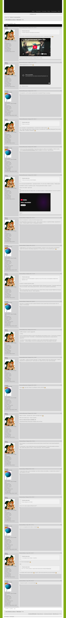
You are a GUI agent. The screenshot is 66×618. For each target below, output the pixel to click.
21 (14, 23)
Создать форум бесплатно (48, 613)
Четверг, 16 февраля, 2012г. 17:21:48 (29, 273)
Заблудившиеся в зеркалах (11, 19)
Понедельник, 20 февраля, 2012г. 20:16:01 (29, 385)
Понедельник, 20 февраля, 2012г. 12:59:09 (29, 357)
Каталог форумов (40, 613)
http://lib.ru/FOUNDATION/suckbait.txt (29, 150)
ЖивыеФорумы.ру (56, 613)
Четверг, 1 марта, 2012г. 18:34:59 (28, 580)
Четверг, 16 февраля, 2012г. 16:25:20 (29, 245)
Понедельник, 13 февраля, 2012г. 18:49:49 (29, 146)
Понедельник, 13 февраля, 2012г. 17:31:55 (29, 90)
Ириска (6, 27)
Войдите (11, 17)
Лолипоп (6, 146)
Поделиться (21, 27)
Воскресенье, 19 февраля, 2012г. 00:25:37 (29, 329)
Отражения (38, 11)
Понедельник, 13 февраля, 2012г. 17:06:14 (29, 62)
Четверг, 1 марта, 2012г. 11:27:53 (28, 524)
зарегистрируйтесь (17, 17)
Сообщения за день (33, 14)
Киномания (19, 19)
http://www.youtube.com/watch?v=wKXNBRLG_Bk (28, 419)
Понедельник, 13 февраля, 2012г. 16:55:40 (29, 27)
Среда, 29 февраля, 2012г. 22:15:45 (28, 468)
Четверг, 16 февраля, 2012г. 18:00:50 (29, 301)
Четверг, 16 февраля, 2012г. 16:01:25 (29, 217)
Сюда (32, 331)
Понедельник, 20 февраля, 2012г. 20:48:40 (29, 413)
